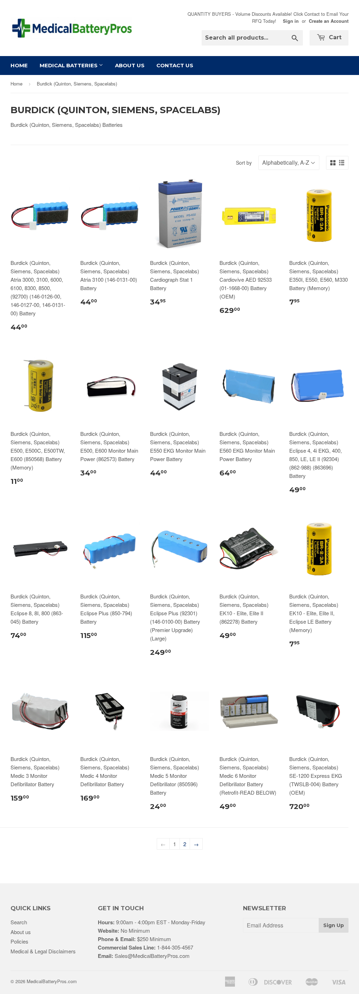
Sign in (291, 21)
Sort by (244, 162)
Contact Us (174, 65)
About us (21, 931)
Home (19, 65)
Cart (334, 37)
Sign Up (333, 925)
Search (19, 922)
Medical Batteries (69, 65)
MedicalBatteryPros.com (52, 981)
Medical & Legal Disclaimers (43, 951)
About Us (129, 65)
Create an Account (328, 21)
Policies (19, 941)
